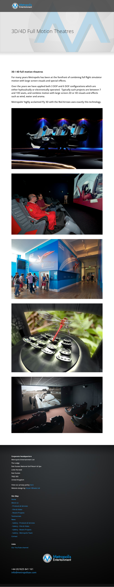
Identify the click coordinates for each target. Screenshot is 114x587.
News (13, 519)
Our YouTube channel (19, 547)
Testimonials (16, 516)
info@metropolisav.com (23, 572)
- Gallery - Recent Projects (21, 529)
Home (13, 499)
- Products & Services (19, 506)
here (32, 485)
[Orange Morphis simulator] (57, 168)
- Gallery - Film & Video (20, 526)
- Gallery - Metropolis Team (22, 533)
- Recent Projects (17, 513)
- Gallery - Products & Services (23, 523)
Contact (14, 536)
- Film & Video (16, 509)
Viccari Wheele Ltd (33, 488)
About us (14, 503)
